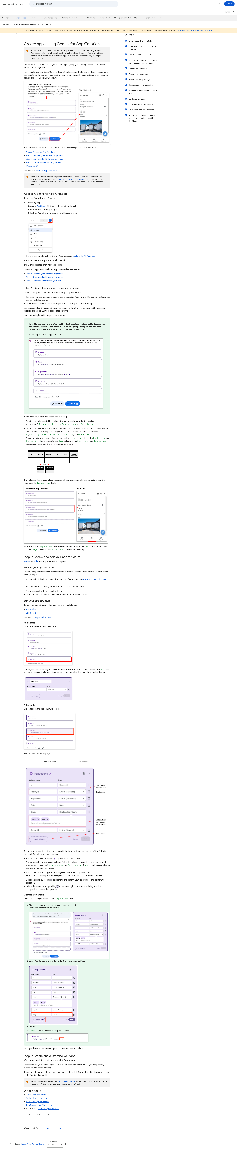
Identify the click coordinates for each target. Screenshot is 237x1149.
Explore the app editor (36, 1095)
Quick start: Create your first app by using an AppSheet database (143, 61)
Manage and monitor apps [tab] (72, 18)
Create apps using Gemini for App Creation (143, 48)
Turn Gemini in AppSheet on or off (41, 1105)
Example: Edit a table (41, 617)
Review (27, 561)
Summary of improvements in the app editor (144, 92)
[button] (4, 4)
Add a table (31, 609)
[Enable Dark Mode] (66, 1144)
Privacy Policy (26, 1144)
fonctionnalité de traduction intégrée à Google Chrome (195, 30)
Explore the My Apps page (85, 256)
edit (36, 561)
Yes (47, 1128)
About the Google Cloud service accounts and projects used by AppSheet (142, 118)
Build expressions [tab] (50, 18)
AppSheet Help (15, 4)
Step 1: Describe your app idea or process (44, 155)
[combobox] (77, 4)
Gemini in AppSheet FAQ (46, 170)
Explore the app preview (37, 1098)
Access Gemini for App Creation (40, 152)
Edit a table (31, 613)
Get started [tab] (6, 18)
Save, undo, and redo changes (141, 110)
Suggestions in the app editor (141, 85)
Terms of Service (38, 1144)
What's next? (32, 166)
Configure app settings (138, 99)
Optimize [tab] (91, 18)
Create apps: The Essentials (140, 41)
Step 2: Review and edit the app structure (44, 159)
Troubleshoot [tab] (104, 18)
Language (53, 1141)
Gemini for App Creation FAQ (140, 55)
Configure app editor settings (141, 104)
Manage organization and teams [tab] (127, 18)
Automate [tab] (34, 18)
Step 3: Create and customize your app (43, 162)
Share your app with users (37, 1101)
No (59, 1128)
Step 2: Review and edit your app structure (45, 277)
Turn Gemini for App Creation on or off (74, 179)
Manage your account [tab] (153, 18)
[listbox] (55, 1144)
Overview (129, 35)
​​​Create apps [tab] (21, 18)
